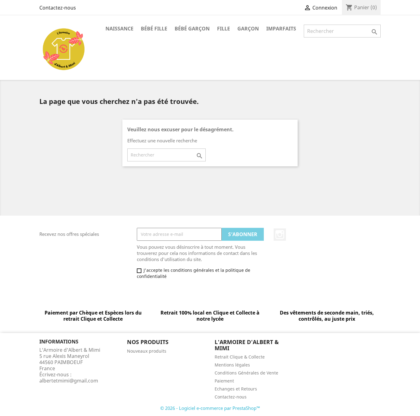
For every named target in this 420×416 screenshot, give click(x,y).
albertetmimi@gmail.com (68, 380)
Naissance (119, 28)
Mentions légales (232, 365)
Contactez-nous (57, 7)
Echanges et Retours (236, 389)
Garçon (248, 28)
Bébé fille (154, 28)
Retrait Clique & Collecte (240, 357)
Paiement (224, 381)
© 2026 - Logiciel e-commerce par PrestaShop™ (210, 408)
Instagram (280, 234)
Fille (223, 28)
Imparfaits (281, 28)
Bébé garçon (192, 28)
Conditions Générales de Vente (246, 373)
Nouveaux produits (146, 351)
